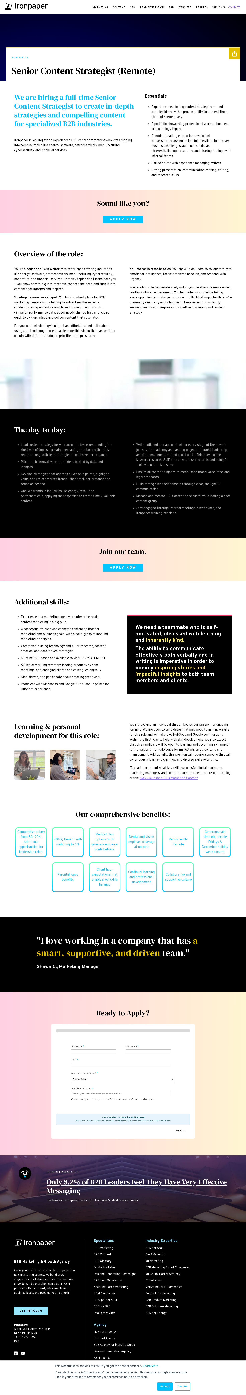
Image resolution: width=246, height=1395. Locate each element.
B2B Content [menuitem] (102, 1255)
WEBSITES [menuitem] (184, 7)
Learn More (150, 1366)
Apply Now (123, 219)
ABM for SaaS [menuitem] (154, 1248)
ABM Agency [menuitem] (102, 1358)
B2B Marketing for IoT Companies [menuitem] (167, 1268)
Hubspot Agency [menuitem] (105, 1338)
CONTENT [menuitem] (119, 7)
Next (180, 1130)
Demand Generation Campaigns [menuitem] (115, 1274)
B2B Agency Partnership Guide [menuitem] (114, 1345)
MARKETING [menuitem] (100, 7)
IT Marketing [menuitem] (153, 1281)
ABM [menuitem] (132, 7)
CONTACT (234, 7)
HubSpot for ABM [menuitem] (105, 1300)
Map (16, 1341)
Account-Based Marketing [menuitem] (111, 1287)
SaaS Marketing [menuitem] (155, 1255)
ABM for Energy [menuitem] (156, 1313)
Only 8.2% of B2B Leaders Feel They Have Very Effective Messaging (137, 1186)
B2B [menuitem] (171, 7)
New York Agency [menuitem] (105, 1332)
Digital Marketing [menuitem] (105, 1268)
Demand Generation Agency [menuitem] (112, 1351)
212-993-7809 (27, 1337)
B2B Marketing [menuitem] (103, 1248)
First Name (76, 1046)
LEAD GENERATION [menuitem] (152, 7)
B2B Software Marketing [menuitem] (161, 1307)
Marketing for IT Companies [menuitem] (163, 1287)
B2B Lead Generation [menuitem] (108, 1281)
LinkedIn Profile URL (81, 1088)
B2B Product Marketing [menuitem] (161, 1300)
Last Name (131, 1046)
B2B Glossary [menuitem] (102, 1261)
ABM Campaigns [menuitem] (104, 1294)
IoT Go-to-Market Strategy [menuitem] (162, 1274)
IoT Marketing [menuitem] (154, 1261)
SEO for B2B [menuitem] (102, 1307)
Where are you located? (83, 1073)
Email (74, 1059)
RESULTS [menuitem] (202, 7)
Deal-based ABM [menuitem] (104, 1313)
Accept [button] (165, 1386)
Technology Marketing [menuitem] (160, 1294)
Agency (217, 7)
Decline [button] (182, 1386)
